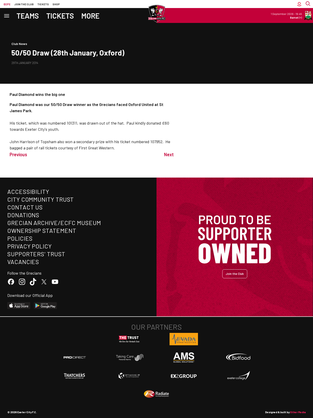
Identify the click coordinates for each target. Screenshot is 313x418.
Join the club (24, 4)
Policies (20, 238)
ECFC (7, 4)
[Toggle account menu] (299, 4)
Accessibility (28, 191)
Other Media (298, 412)
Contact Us (25, 207)
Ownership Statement (41, 230)
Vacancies (23, 261)
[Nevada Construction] (184, 339)
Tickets (43, 4)
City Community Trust (40, 199)
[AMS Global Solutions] (184, 357)
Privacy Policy (29, 246)
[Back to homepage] (156, 13)
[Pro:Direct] (74, 357)
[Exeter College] (238, 375)
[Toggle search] (308, 4)
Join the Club (235, 274)
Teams (27, 15)
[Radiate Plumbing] (156, 394)
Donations (23, 214)
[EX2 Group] (184, 375)
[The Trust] (129, 339)
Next (169, 154)
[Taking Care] (129, 357)
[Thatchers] (74, 376)
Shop (56, 4)
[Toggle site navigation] (6, 15)
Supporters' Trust (36, 253)
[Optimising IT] (129, 376)
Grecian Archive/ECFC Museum (54, 222)
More (90, 15)
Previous (18, 154)
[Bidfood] (238, 357)
